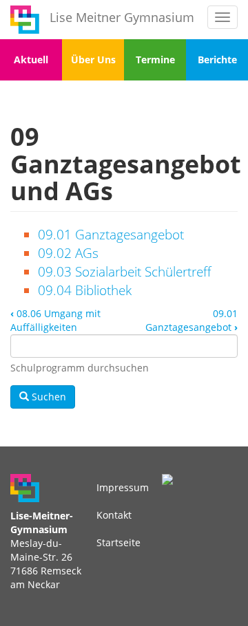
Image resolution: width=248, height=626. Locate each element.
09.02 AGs (68, 253)
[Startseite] (24, 20)
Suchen (47, 396)
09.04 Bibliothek (85, 290)
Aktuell (31, 59)
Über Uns (93, 59)
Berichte (217, 59)
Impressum (122, 487)
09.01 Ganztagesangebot (111, 235)
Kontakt (114, 514)
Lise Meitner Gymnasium (122, 17)
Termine (155, 59)
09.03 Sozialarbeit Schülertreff (124, 272)
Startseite (118, 542)
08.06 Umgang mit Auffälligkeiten (55, 320)
